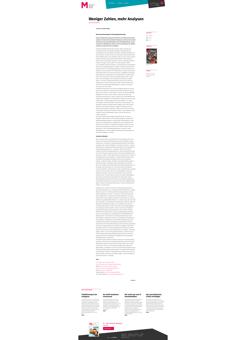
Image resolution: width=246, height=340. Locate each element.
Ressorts (112, 3)
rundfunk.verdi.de (132, 335)
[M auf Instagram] (157, 5)
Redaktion (136, 334)
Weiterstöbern (107, 328)
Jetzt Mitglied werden (154, 3)
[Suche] (108, 337)
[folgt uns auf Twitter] (113, 337)
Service (121, 3)
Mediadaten (130, 334)
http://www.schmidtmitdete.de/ (115, 274)
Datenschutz (124, 335)
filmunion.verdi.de (125, 337)
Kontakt (141, 334)
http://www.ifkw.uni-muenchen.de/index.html (108, 264)
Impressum (123, 334)
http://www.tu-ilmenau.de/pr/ (109, 266)
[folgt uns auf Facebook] (112, 337)
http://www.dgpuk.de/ (106, 270)
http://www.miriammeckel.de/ (112, 272)
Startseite (148, 73)
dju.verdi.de (139, 335)
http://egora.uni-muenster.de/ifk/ (105, 262)
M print (126, 3)
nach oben (133, 280)
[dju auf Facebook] (155, 5)
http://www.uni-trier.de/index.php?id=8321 (107, 268)
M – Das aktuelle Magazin (112, 323)
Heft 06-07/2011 (149, 64)
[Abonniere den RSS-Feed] (159, 5)
